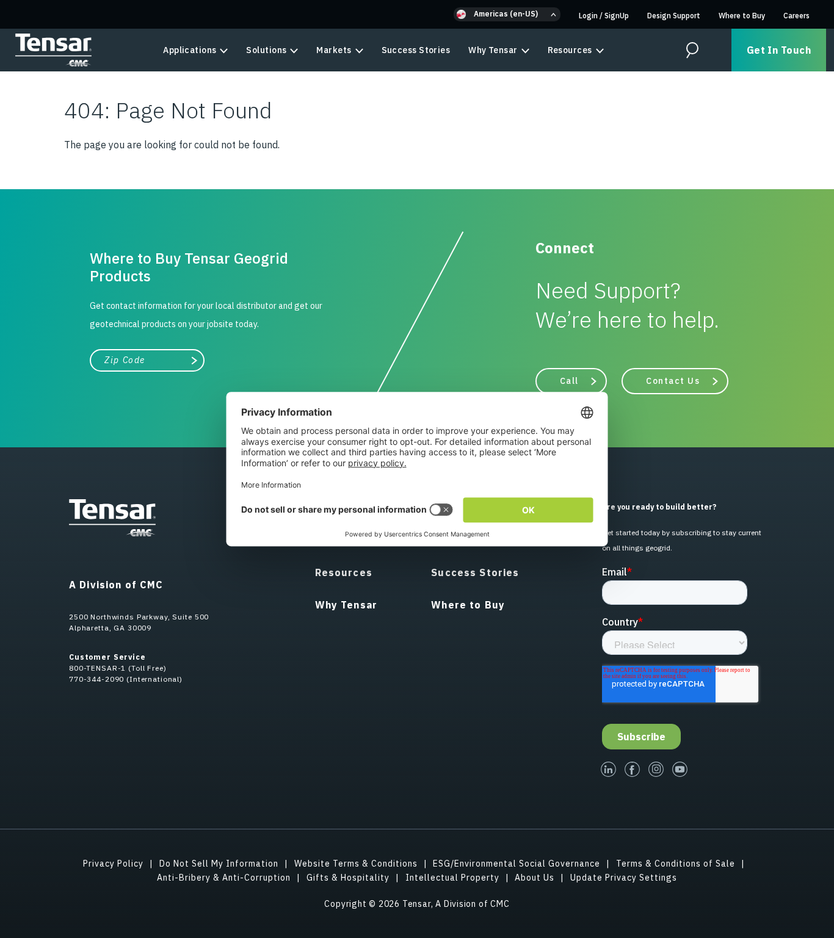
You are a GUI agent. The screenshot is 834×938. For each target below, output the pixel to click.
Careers (796, 15)
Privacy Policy (113, 863)
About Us (534, 877)
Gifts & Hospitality (348, 877)
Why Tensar (492, 50)
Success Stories (416, 50)
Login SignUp (604, 15)
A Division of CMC (116, 585)
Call (569, 380)
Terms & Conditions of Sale (675, 863)
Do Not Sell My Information (218, 863)
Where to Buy (742, 15)
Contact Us (673, 380)
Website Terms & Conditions (356, 863)
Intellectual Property (452, 877)
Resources (570, 50)
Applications (189, 50)
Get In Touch (779, 50)
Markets (333, 50)
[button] (507, 14)
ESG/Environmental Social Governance (516, 863)
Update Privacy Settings (623, 877)
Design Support (673, 15)
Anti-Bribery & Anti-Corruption (224, 877)
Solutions (266, 50)
